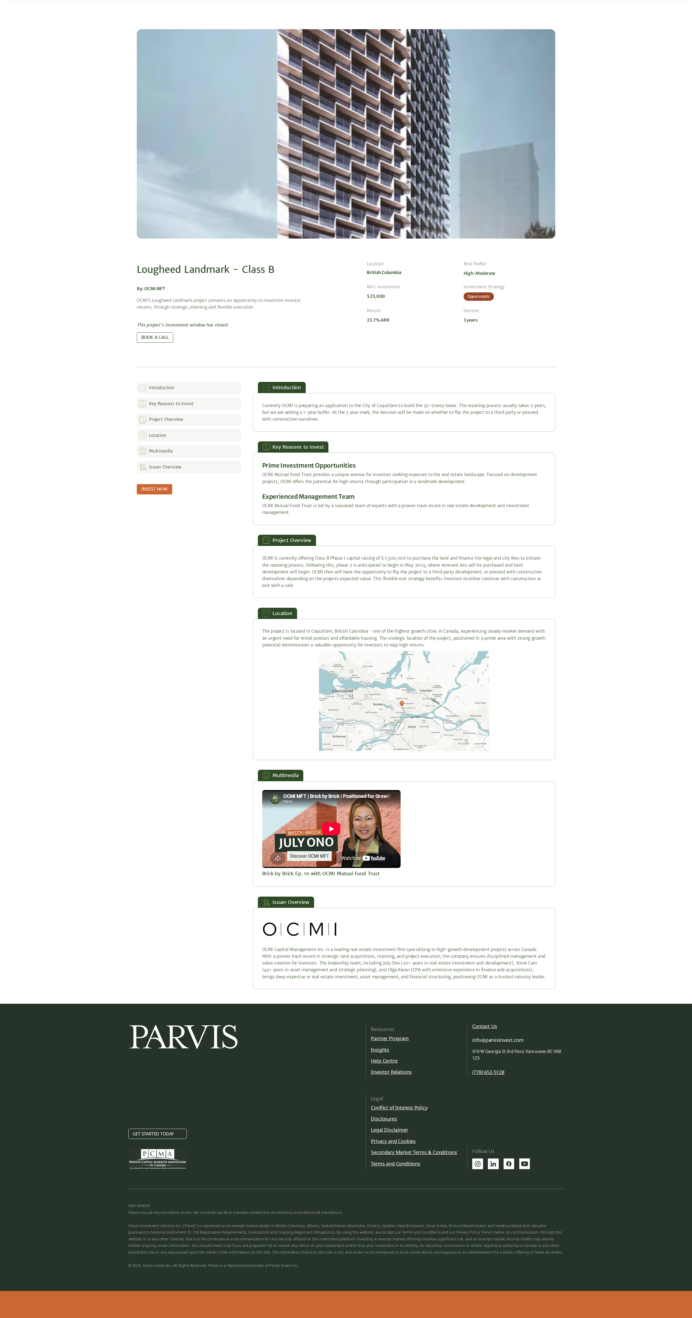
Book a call (155, 337)
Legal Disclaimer (389, 1130)
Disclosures (384, 1118)
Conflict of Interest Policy (399, 1107)
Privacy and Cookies (393, 1141)
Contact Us (484, 1026)
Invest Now (154, 489)
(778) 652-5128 (488, 1072)
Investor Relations (391, 1072)
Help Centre (384, 1061)
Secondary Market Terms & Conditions (414, 1152)
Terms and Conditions (395, 1163)
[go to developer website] (300, 929)
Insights (380, 1049)
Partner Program (389, 1038)
